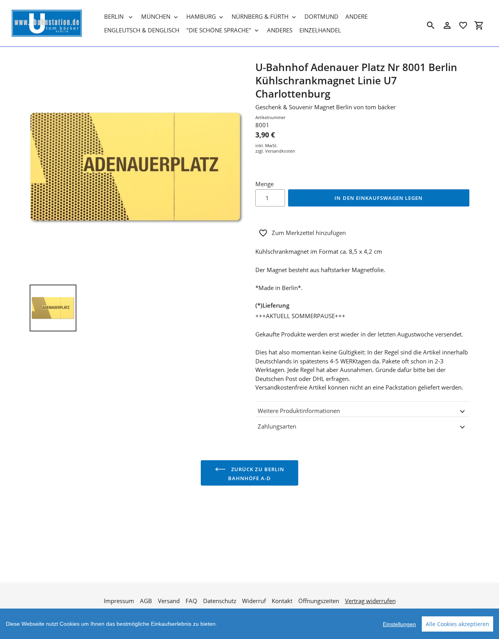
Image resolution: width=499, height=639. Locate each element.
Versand (169, 601)
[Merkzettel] (463, 25)
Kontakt (282, 601)
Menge (264, 184)
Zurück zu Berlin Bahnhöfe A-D (256, 474)
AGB (146, 601)
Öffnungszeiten (318, 601)
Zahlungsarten (277, 426)
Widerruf (254, 601)
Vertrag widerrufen (370, 601)
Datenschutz (219, 601)
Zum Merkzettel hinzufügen (309, 233)
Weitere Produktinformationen (299, 411)
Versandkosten (280, 151)
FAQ (191, 601)
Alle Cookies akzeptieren (457, 624)
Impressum (119, 601)
